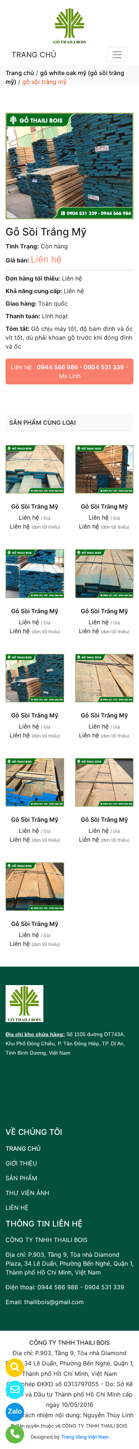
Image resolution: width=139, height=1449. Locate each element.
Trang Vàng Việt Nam (85, 1437)
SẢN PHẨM (21, 1178)
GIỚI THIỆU (21, 1163)
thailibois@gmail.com (54, 1302)
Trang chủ (20, 73)
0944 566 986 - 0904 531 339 (80, 367)
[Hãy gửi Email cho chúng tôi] (10, 1390)
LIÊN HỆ (17, 1207)
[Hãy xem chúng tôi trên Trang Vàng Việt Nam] (10, 1367)
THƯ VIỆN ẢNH (27, 1193)
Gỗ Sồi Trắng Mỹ (34, 506)
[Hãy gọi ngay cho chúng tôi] (10, 1434)
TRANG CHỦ (33, 54)
